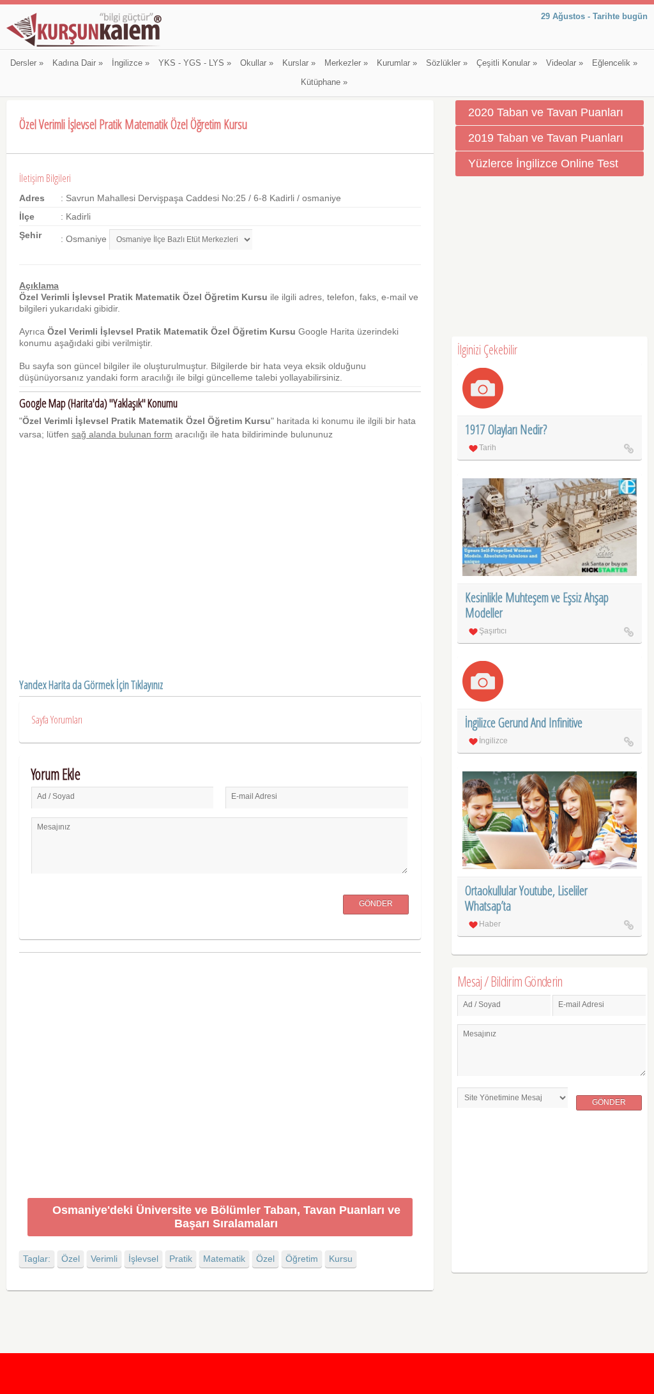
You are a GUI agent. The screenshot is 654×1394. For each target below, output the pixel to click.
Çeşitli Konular (506, 63)
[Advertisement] (220, 1077)
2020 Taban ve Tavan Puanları (545, 112)
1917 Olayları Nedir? (506, 429)
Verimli (104, 1259)
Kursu (341, 1259)
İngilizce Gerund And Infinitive (523, 722)
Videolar (564, 63)
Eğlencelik (614, 63)
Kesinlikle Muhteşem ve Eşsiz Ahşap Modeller (537, 605)
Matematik (224, 1259)
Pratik (180, 1259)
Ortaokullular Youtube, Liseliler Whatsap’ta (526, 898)
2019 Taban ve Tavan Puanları (545, 138)
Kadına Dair (77, 63)
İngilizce (130, 63)
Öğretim (301, 1259)
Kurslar (299, 63)
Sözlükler (447, 63)
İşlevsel (143, 1259)
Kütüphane (324, 82)
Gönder (376, 903)
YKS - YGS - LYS (194, 63)
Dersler (26, 63)
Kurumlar (397, 63)
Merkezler (346, 63)
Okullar (256, 63)
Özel (70, 1259)
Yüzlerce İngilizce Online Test (543, 163)
